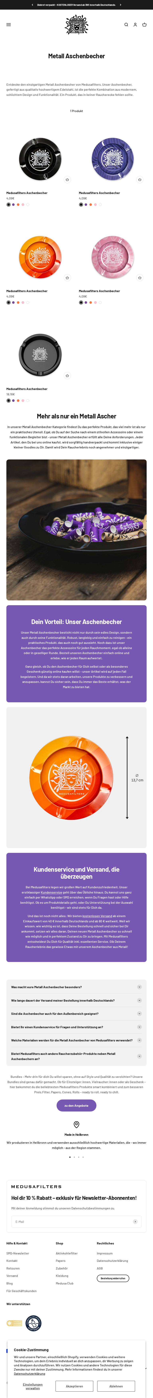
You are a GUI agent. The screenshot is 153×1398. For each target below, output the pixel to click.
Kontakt (12, 1260)
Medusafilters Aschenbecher (26, 193)
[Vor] (120, 5)
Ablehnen (116, 1386)
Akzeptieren (74, 1386)
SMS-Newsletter (17, 1253)
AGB (100, 1268)
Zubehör (62, 1268)
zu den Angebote (76, 1105)
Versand (12, 1275)
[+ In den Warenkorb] (67, 179)
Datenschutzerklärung (29, 1373)
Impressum (105, 1253)
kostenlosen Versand (97, 916)
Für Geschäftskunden (21, 1291)
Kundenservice (51, 892)
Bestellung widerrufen (113, 1278)
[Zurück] (32, 5)
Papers (61, 1260)
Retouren (13, 1268)
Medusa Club (65, 1283)
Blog (9, 1283)
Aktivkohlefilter (67, 1253)
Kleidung (62, 1275)
